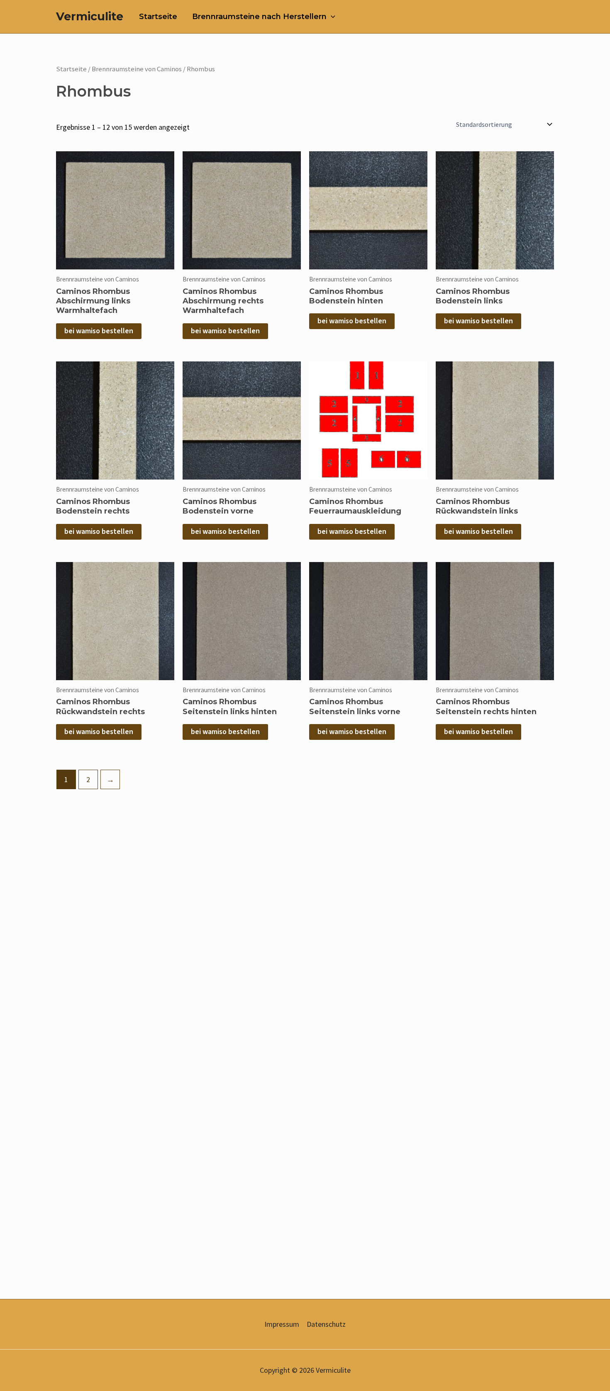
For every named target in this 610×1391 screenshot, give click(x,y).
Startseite (158, 16)
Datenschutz (326, 1324)
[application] (331, 16)
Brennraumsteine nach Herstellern (259, 16)
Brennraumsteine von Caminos (137, 69)
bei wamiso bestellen (98, 331)
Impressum (281, 1324)
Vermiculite (89, 16)
